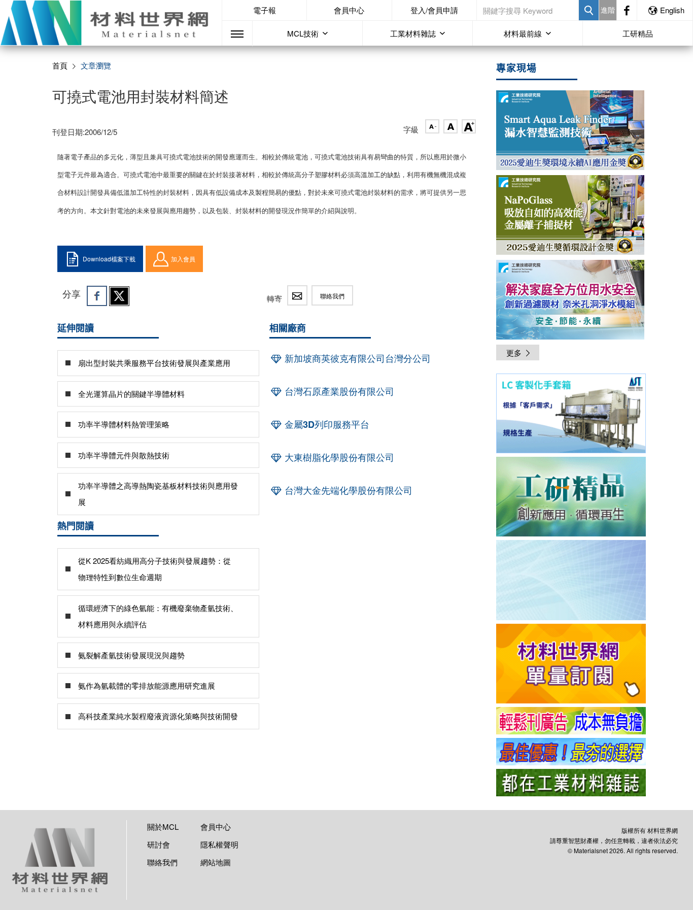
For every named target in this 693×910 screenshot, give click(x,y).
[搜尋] (589, 10)
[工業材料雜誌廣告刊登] (571, 751)
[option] (571, 415)
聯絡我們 (332, 295)
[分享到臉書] (97, 296)
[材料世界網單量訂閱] (571, 663)
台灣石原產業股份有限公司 (338, 391)
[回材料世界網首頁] (111, 23)
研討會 (158, 844)
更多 (514, 352)
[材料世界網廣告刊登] (571, 720)
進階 (608, 10)
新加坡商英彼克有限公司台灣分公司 (356, 358)
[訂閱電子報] (571, 580)
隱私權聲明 (219, 844)
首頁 (59, 65)
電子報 (264, 10)
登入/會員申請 (434, 10)
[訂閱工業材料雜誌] (571, 782)
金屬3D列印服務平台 (325, 424)
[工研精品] (571, 496)
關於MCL (163, 826)
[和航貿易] (571, 413)
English (672, 10)
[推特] (119, 296)
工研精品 (637, 33)
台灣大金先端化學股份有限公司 (347, 490)
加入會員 (183, 258)
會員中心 (349, 10)
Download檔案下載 (109, 258)
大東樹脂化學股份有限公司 (338, 457)
